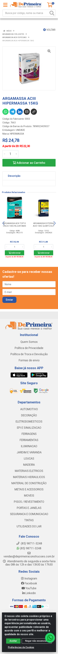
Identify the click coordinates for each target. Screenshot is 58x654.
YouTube (30, 588)
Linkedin (30, 593)
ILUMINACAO (29, 446)
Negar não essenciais (36, 641)
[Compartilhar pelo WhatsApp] (5, 112)
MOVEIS (29, 495)
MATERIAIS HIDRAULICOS (29, 477)
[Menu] (5, 5)
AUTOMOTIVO (29, 409)
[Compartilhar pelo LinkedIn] (20, 112)
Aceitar (13, 641)
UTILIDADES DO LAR (29, 526)
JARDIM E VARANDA (29, 452)
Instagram (30, 578)
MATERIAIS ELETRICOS (29, 471)
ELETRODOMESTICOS (29, 421)
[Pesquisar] (51, 13)
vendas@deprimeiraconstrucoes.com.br (29, 556)
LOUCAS (29, 458)
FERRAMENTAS (29, 440)
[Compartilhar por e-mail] (27, 112)
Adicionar (16, 253)
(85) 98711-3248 (30, 548)
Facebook (30, 583)
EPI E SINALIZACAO (29, 427)
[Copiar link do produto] (34, 112)
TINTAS (29, 520)
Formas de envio (29, 360)
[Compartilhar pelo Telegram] (13, 112)
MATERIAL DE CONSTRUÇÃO (29, 483)
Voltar (50, 29)
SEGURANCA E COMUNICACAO (29, 514)
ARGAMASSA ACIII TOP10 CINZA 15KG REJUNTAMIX (14, 224)
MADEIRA (29, 464)
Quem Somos (29, 341)
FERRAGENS (29, 434)
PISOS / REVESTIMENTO (29, 501)
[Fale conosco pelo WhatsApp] (50, 638)
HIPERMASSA (17, 133)
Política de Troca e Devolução (29, 354)
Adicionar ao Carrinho (30, 162)
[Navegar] (3, 223)
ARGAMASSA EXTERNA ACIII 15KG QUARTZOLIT (43, 224)
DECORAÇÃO (29, 415)
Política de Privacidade (29, 348)
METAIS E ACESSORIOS (29, 489)
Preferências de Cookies (21, 647)
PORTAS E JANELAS (29, 508)
